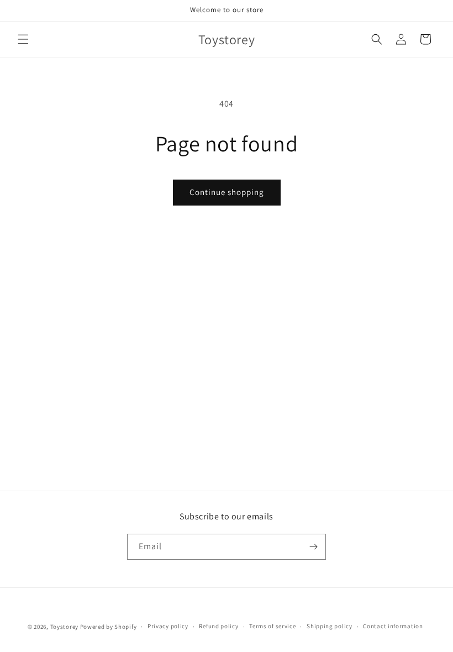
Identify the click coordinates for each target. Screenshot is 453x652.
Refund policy (218, 626)
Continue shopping (226, 192)
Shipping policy (329, 626)
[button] (23, 39)
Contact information (393, 626)
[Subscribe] (313, 547)
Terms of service (272, 626)
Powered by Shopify (108, 626)
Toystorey (64, 626)
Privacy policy (168, 626)
